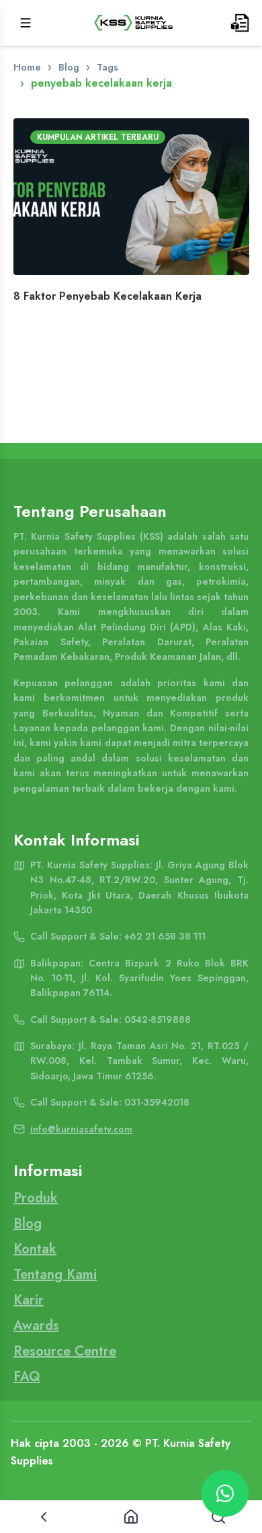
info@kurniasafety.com (81, 1129)
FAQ (26, 1376)
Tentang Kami (55, 1274)
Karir (28, 1300)
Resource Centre (64, 1351)
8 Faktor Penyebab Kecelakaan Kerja (107, 296)
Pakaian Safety (50, 642)
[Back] (44, 1517)
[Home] (131, 1517)
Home (27, 67)
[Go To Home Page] (133, 22)
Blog (68, 67)
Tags (107, 67)
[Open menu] (25, 23)
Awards (36, 1325)
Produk (35, 1198)
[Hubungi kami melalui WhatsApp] (225, 1493)
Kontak (34, 1249)
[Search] (218, 1517)
